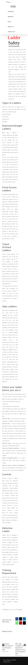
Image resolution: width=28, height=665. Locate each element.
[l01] (21, 124)
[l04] (21, 305)
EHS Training (19, 609)
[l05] (21, 473)
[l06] (21, 527)
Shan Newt (5, 609)
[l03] (21, 243)
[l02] (21, 186)
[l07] (21, 569)
